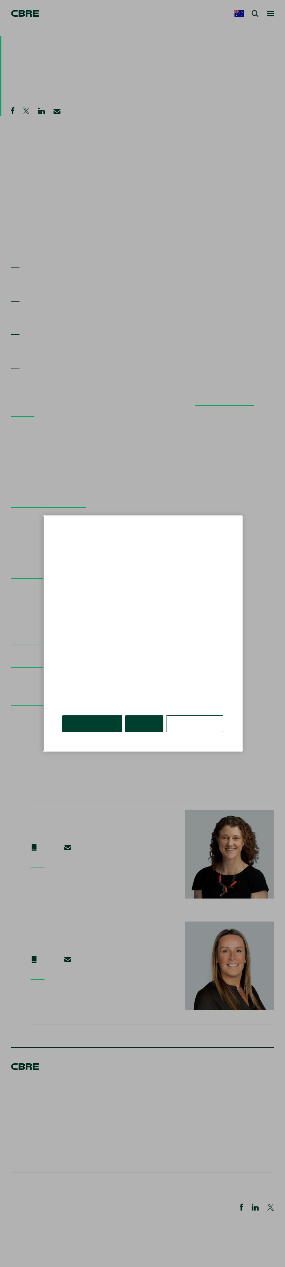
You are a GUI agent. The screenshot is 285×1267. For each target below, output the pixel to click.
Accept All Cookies (92, 723)
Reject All (144, 723)
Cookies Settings (194, 723)
